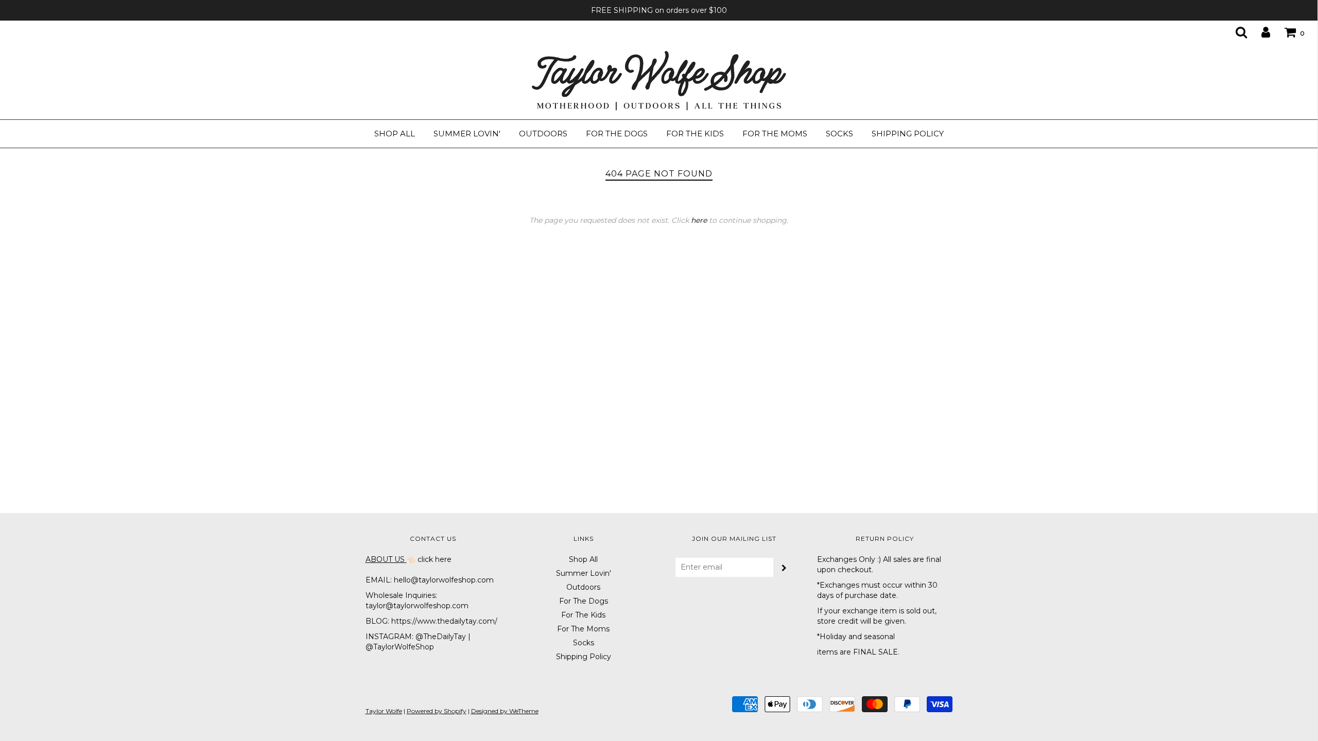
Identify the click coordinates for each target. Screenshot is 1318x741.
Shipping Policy (908, 133)
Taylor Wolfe (384, 711)
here (699, 220)
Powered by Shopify (436, 711)
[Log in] (1259, 32)
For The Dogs (617, 133)
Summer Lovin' (466, 133)
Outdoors (543, 133)
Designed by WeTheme (505, 711)
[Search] (1235, 32)
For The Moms (774, 133)
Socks (839, 133)
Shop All (394, 133)
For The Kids (695, 133)
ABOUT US (386, 559)
